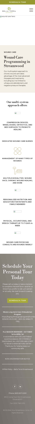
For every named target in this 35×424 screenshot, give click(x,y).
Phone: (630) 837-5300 (17, 393)
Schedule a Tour (17, 2)
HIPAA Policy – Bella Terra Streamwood (17, 369)
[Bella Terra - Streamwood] (9, 10)
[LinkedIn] (20, 387)
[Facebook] (15, 387)
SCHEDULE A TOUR (17, 300)
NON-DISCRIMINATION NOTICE (17, 359)
